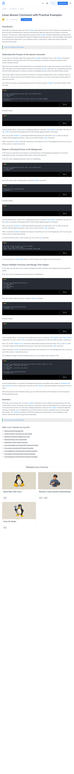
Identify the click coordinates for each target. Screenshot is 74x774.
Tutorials (13, 9)
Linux (22, 9)
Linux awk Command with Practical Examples (19, 448)
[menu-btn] (70, 3)
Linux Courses (41, 467)
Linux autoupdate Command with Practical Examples (21, 445)
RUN (64, 104)
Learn (4, 9)
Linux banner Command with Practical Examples (19, 454)
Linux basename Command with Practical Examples (21, 457)
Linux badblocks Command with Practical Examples (20, 451)
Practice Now (27, 19)
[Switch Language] (47, 3)
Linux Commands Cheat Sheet (14, 47)
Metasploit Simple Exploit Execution (16, 442)
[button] (47, 3)
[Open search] (42, 3)
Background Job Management (13, 431)
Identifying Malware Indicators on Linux (17, 437)
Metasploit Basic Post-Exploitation (15, 440)
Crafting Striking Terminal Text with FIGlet (18, 434)
